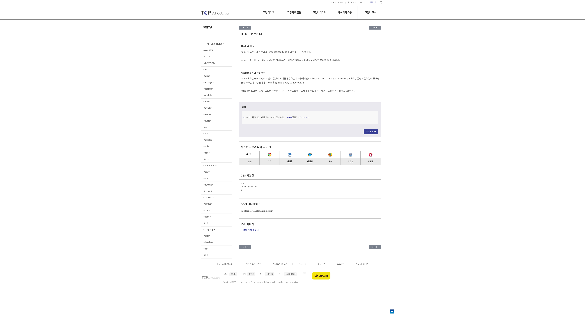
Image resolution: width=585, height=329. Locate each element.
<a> (205, 69)
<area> (206, 101)
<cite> (206, 210)
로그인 (362, 3)
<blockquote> (210, 165)
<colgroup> (209, 229)
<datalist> (208, 242)
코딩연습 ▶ (371, 132)
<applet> (207, 95)
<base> (206, 133)
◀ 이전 (245, 28)
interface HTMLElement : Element (257, 211)
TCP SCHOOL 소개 (336, 3)
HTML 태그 (208, 50)
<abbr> (206, 76)
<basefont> (209, 140)
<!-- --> (206, 57)
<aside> (207, 114)
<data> (206, 236)
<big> (206, 159)
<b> (205, 127)
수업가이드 (352, 3)
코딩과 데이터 (319, 12)
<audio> (207, 121)
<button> (208, 185)
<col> (206, 223)
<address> (208, 89)
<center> (207, 204)
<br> (205, 178)
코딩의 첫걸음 (294, 12)
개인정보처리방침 (254, 264)
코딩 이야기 (268, 12)
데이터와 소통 (345, 12)
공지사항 (302, 264)
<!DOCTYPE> (209, 63)
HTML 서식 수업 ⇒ (250, 230)
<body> (207, 172)
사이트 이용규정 (280, 264)
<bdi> (206, 146)
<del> (206, 255)
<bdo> (206, 153)
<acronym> (208, 82)
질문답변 (322, 264)
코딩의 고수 (370, 12)
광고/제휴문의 (362, 264)
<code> (207, 217)
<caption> (208, 197)
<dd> (205, 249)
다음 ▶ (375, 28)
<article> (207, 108)
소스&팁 (340, 264)
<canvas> (208, 191)
